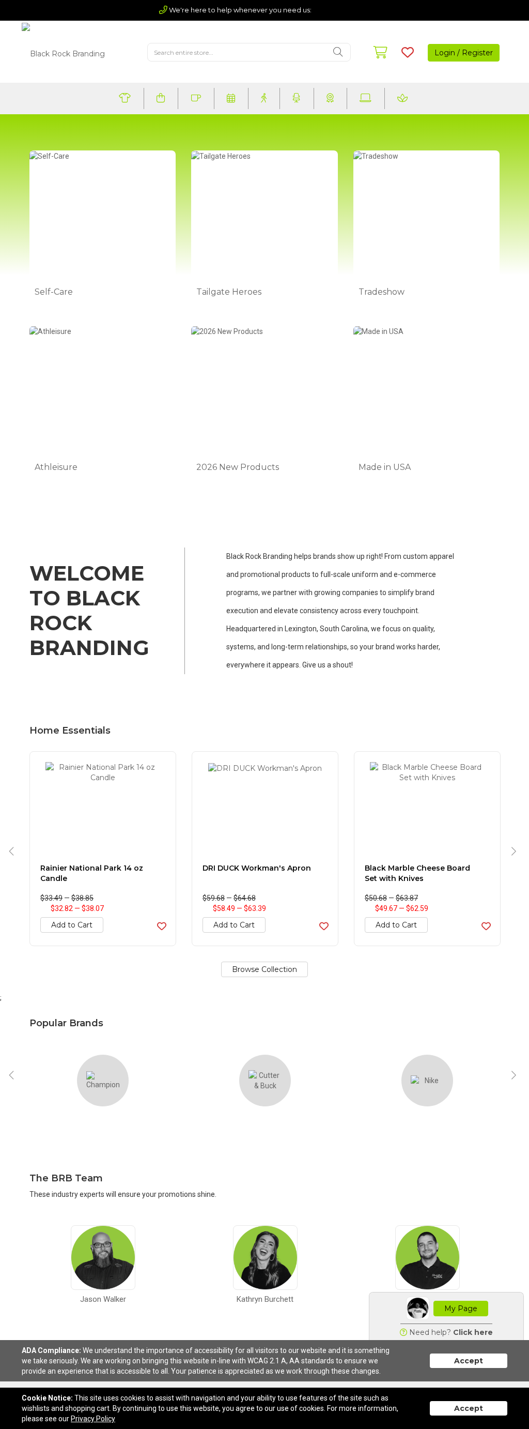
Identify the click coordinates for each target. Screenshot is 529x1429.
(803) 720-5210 (341, 10)
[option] (102, 848)
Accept (468, 1360)
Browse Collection (264, 969)
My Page (460, 1308)
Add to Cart (71, 925)
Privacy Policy (93, 1419)
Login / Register (463, 52)
